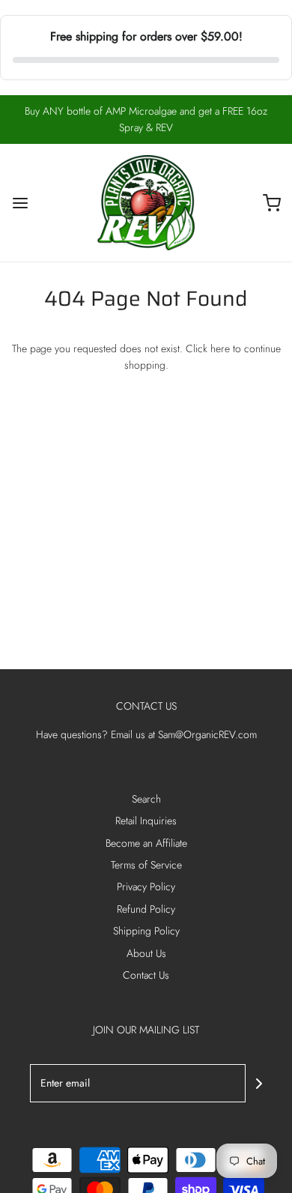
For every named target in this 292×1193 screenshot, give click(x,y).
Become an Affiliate (146, 843)
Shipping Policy (146, 930)
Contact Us (146, 974)
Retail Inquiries (146, 820)
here (220, 348)
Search (146, 798)
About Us (146, 953)
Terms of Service (146, 864)
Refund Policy (146, 908)
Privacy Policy (146, 886)
